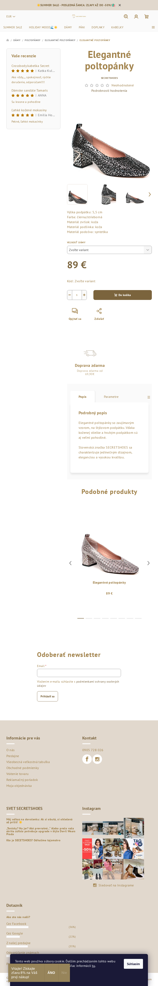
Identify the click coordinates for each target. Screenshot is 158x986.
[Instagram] (97, 759)
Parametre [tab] (111, 397)
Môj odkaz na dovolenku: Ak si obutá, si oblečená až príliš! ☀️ (39, 821)
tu (93, 966)
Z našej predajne (18, 943)
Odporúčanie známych (22, 952)
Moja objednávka (19, 786)
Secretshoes (109, 77)
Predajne (12, 756)
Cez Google (14, 933)
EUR (9, 16)
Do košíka (124, 295)
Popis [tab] (83, 397)
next (148, 563)
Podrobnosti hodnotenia (109, 90)
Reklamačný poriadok (22, 780)
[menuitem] (13, 27)
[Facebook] (87, 759)
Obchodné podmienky (22, 768)
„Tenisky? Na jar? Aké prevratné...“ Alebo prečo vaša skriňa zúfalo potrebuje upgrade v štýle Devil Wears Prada (41, 831)
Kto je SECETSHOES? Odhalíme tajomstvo (33, 840)
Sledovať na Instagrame (116, 885)
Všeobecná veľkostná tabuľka (28, 762)
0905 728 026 (92, 750)
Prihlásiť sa (48, 696)
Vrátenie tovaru (17, 774)
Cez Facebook (16, 924)
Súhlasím (133, 964)
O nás (10, 750)
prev (70, 563)
